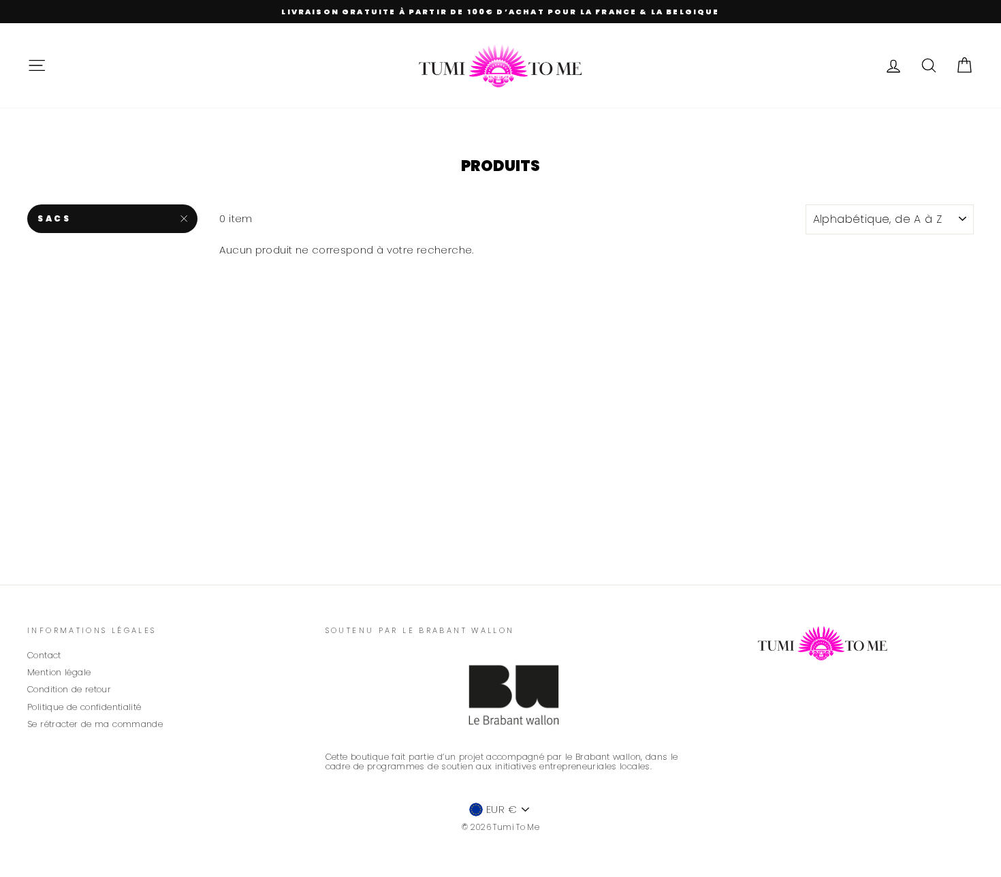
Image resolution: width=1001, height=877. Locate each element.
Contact (44, 655)
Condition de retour (69, 689)
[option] (500, 11)
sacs (54, 218)
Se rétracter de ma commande (95, 724)
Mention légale (59, 672)
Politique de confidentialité (84, 707)
